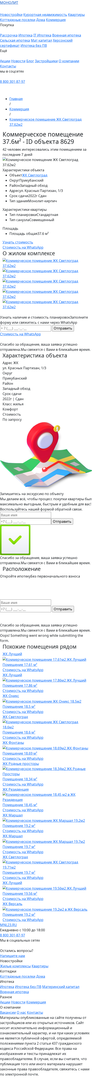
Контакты (8, 66)
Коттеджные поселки (17, 19)
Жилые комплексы (15, 966)
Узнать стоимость (18, 242)
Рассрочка (9, 35)
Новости (18, 61)
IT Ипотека (42, 35)
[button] (46, 27)
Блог (30, 61)
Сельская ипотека (15, 40)
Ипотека (25, 35)
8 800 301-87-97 (12, 81)
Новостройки (11, 14)
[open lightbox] (46, 284)
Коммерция (56, 19)
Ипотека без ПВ (34, 45)
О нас (21, 1012)
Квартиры (76, 14)
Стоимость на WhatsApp (23, 669)
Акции (5, 61)
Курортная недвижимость (45, 14)
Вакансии (8, 1012)
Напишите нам (12, 955)
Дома (40, 19)
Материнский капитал (60, 986)
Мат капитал (41, 40)
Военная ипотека (66, 35)
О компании (69, 61)
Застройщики (46, 61)
